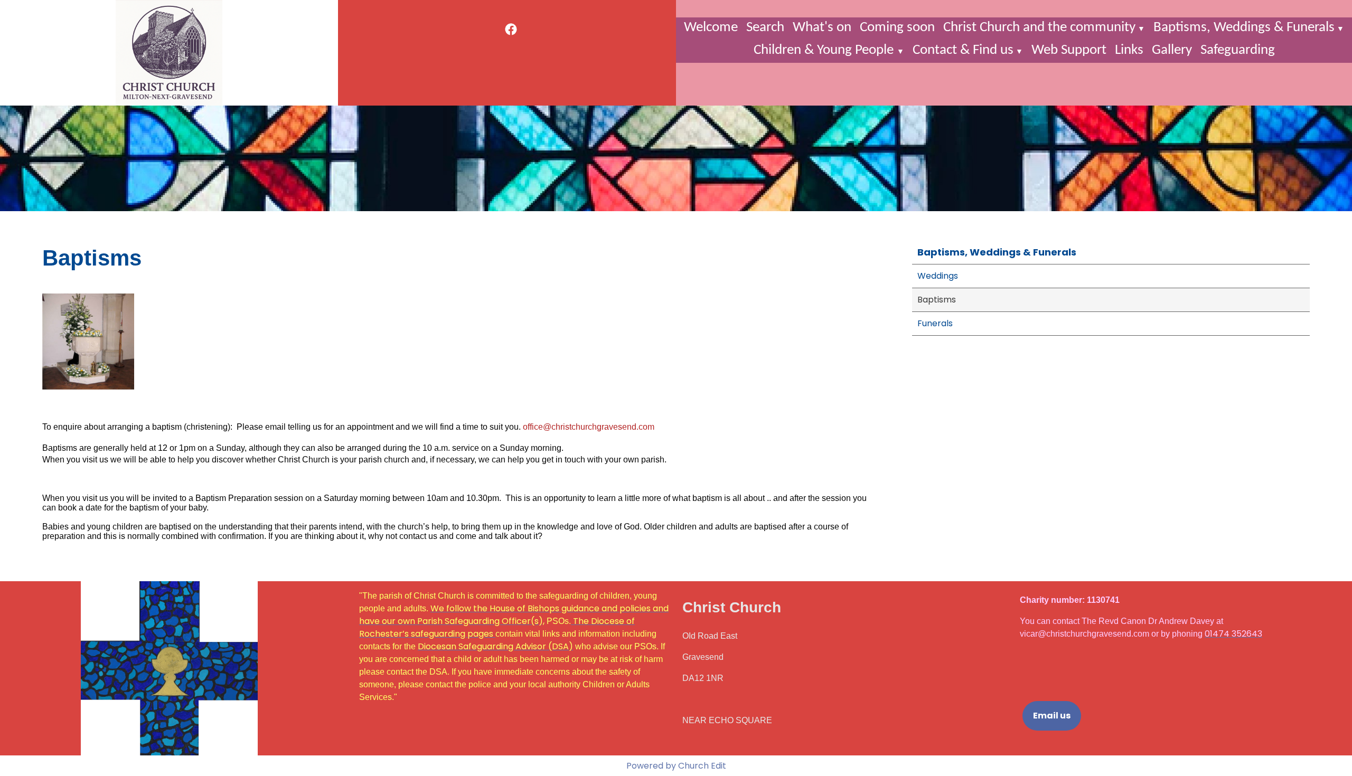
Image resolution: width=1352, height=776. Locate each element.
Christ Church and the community (1039, 28)
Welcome (711, 28)
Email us (1052, 715)
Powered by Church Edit (676, 766)
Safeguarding (1237, 50)
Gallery (1172, 50)
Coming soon (897, 28)
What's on (822, 28)
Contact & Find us (963, 50)
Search (765, 28)
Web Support (1068, 50)
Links (1129, 50)
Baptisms (936, 300)
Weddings (937, 276)
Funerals (935, 323)
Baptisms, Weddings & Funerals (1244, 28)
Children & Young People (825, 50)
